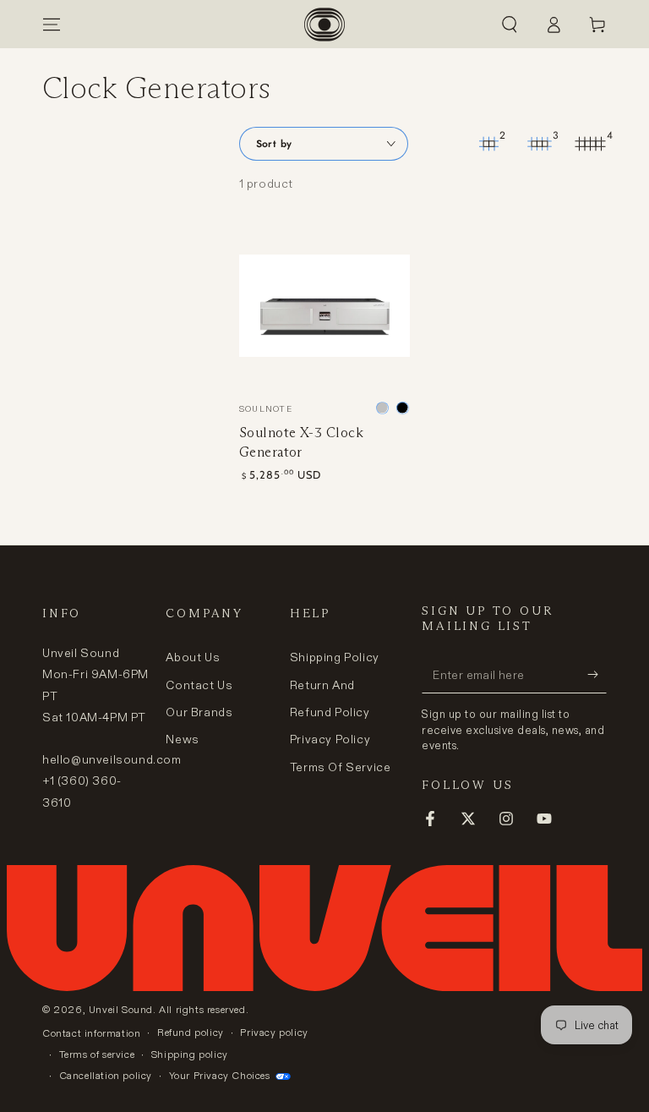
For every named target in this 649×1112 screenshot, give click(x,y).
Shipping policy (189, 1054)
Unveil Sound (121, 1009)
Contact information (91, 1033)
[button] (510, 24)
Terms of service (97, 1054)
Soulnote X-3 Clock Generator (301, 442)
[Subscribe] (597, 674)
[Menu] (52, 24)
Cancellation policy (105, 1075)
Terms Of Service (340, 767)
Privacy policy (274, 1032)
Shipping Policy (334, 657)
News (182, 739)
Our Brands (199, 712)
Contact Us (199, 685)
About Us (193, 657)
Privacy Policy (330, 739)
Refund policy (190, 1032)
